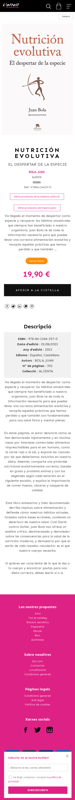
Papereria (37, 626)
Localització (37, 670)
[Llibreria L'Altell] (11, 6)
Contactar (37, 665)
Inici (38, 613)
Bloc (37, 635)
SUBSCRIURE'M (37, 790)
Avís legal (37, 700)
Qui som (37, 661)
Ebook (37, 631)
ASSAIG (37, 182)
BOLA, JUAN (37, 171)
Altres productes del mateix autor (37, 208)
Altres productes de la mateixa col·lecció (37, 196)
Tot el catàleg (37, 618)
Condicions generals (37, 674)
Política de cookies (37, 704)
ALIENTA (37, 177)
